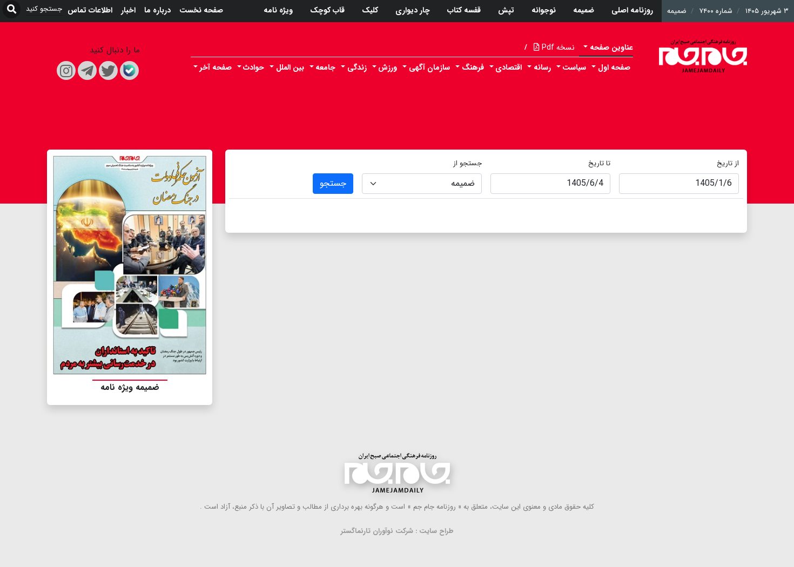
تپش (506, 10)
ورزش (387, 67)
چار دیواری (412, 10)
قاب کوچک (327, 10)
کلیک (370, 10)
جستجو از (467, 163)
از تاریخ (728, 163)
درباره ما (157, 10)
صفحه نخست (201, 10)
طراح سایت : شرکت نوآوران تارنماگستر (397, 531)
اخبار (128, 10)
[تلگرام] (87, 70)
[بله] (129, 70)
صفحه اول (614, 67)
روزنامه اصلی (632, 10)
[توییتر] (108, 70)
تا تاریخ (599, 163)
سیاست (574, 67)
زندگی (357, 67)
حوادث (253, 67)
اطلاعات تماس (90, 10)
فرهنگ (473, 67)
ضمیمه (583, 10)
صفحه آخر (216, 67)
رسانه (542, 67)
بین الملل (290, 67)
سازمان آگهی (429, 67)
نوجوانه (543, 10)
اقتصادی (508, 67)
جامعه (325, 67)
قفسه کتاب (464, 10)
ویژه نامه (278, 10)
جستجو (333, 183)
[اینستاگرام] (66, 70)
